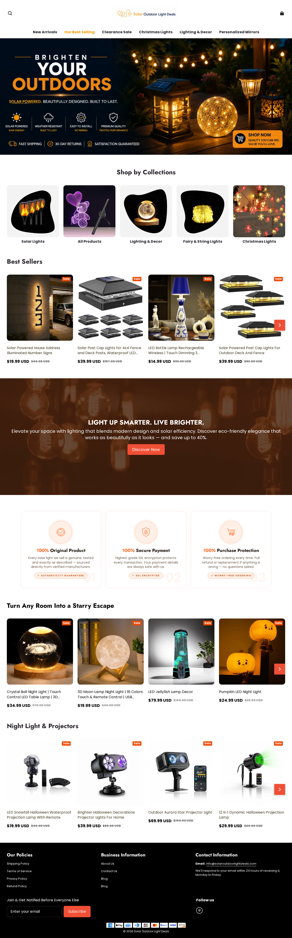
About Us (107, 864)
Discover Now (146, 449)
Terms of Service (19, 871)
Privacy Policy (17, 879)
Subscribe (77, 911)
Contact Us (109, 871)
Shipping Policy (18, 864)
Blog (104, 879)
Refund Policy (17, 886)
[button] (10, 13)
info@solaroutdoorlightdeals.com (231, 863)
